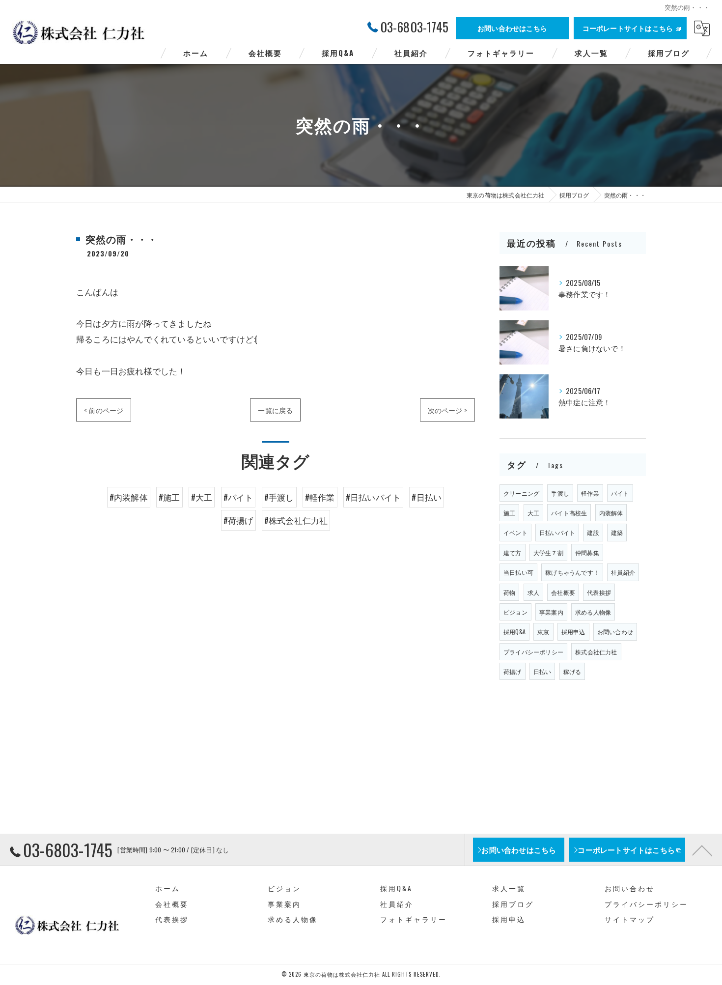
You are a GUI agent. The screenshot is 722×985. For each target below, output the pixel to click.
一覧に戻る (275, 410)
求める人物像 (593, 612)
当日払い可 (518, 572)
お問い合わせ (615, 631)
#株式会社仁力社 (296, 520)
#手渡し (279, 497)
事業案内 (551, 612)
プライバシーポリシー (533, 651)
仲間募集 (587, 552)
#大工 (202, 497)
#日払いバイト (373, 497)
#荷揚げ (238, 520)
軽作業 (590, 493)
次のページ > (447, 410)
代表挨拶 (599, 592)
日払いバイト (557, 532)
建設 (593, 532)
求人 (533, 592)
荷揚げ (512, 671)
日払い (542, 671)
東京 (543, 631)
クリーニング (521, 493)
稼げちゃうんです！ (572, 572)
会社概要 (563, 592)
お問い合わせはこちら (512, 28)
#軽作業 (320, 497)
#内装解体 (129, 497)
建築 (617, 532)
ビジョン (515, 612)
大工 (533, 512)
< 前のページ (103, 410)
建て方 (512, 552)
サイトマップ (630, 919)
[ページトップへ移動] (702, 850)
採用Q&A (514, 631)
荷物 (509, 592)
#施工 (169, 497)
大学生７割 (548, 552)
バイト (620, 493)
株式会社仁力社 (596, 651)
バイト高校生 (569, 512)
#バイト (238, 497)
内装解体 (611, 512)
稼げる (572, 671)
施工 (509, 512)
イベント (515, 532)
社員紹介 (623, 572)
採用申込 (573, 631)
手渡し (560, 493)
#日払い (427, 497)
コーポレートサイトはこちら (628, 28)
